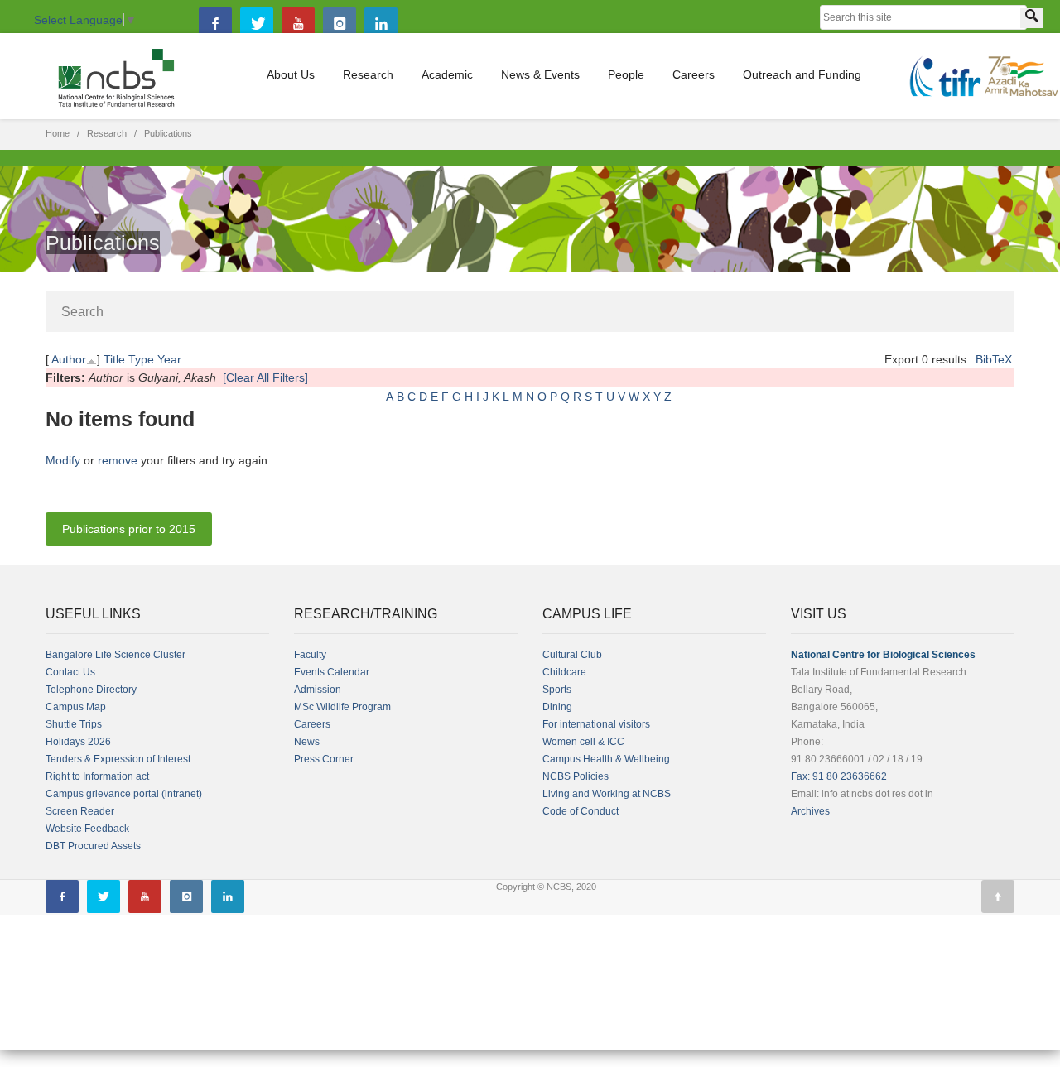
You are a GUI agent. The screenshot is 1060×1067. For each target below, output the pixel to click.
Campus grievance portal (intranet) (124, 794)
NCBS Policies (575, 776)
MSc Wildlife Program (342, 707)
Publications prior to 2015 (128, 529)
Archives (810, 811)
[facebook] (215, 24)
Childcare (564, 672)
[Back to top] (997, 896)
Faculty (310, 655)
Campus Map (76, 707)
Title (114, 359)
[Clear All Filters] (265, 377)
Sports (556, 689)
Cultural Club (572, 655)
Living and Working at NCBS (606, 794)
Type (141, 359)
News (307, 741)
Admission (317, 689)
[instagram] (339, 24)
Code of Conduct (580, 811)
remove (117, 460)
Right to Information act (97, 776)
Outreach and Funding (802, 74)
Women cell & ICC (583, 741)
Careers (693, 74)
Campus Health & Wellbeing (606, 759)
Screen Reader (80, 811)
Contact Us (70, 672)
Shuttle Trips (74, 724)
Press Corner (324, 759)
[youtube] (298, 24)
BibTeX (994, 359)
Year (169, 359)
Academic (447, 74)
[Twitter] (256, 24)
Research (368, 74)
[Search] (1031, 18)
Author (68, 359)
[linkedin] (381, 24)
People (626, 74)
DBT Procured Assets (93, 846)
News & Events (540, 74)
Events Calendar (331, 672)
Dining (557, 707)
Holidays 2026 (78, 741)
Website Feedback (87, 828)
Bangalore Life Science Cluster (116, 655)
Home (58, 133)
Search (82, 312)
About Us (291, 74)
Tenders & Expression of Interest (118, 759)
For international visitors (596, 724)
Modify (63, 460)
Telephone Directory (91, 689)
